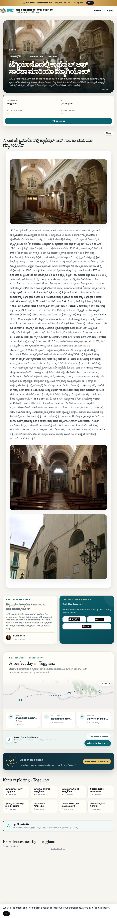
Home (97, 10)
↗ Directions (58, 121)
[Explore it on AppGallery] (86, 626)
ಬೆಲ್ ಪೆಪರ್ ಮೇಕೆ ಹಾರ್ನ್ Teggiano (66, 718)
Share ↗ (109, 133)
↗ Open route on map (98, 736)
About (111, 10)
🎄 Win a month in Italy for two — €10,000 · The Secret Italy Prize (57, 3)
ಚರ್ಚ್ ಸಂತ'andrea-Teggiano (102, 718)
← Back (12, 49)
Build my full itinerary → (97, 743)
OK (6, 914)
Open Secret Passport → (96, 761)
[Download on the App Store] (74, 619)
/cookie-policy (101, 907)
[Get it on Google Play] (99, 619)
